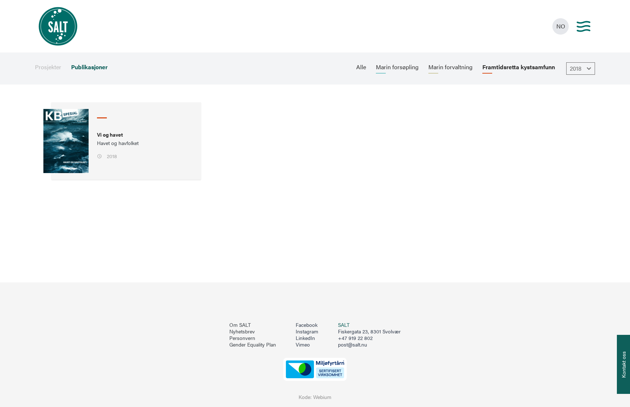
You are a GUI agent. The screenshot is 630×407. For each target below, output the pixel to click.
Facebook (307, 325)
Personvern (242, 338)
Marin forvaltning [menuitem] (450, 67)
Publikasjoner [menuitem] (89, 67)
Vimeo (303, 344)
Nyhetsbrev (242, 331)
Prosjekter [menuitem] (48, 67)
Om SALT (240, 325)
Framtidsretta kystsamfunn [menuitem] (518, 67)
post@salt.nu (352, 344)
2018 (576, 68)
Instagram (307, 331)
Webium (322, 397)
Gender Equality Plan (252, 344)
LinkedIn (305, 338)
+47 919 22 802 (355, 337)
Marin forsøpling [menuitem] (397, 67)
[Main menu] (583, 26)
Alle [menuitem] (361, 67)
